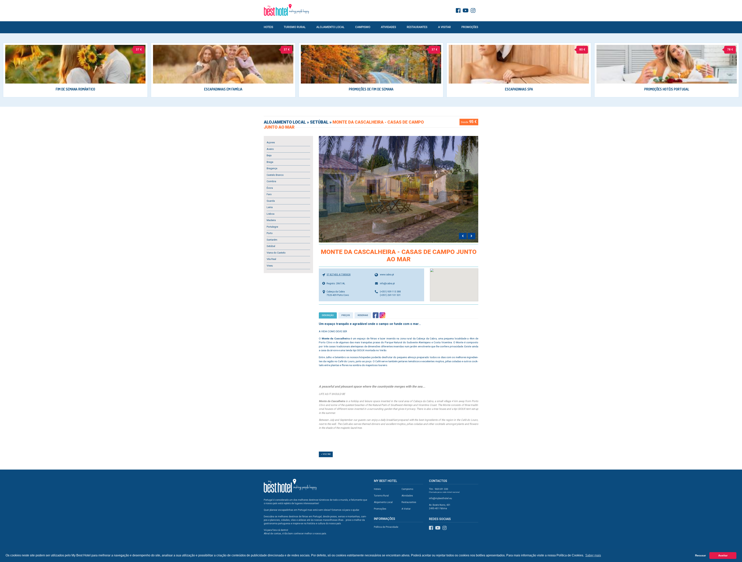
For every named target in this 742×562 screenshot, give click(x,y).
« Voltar (325, 454)
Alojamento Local (330, 27)
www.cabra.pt (387, 274)
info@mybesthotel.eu (440, 498)
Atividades (388, 27)
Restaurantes (417, 27)
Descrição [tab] (328, 315)
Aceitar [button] (723, 555)
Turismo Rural (295, 27)
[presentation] (463, 236)
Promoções (469, 27)
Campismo (362, 27)
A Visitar (444, 27)
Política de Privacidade (386, 527)
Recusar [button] (700, 555)
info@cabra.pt (387, 283)
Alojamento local (285, 122)
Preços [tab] (345, 315)
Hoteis (268, 27)
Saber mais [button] (593, 555)
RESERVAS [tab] (363, 315)
